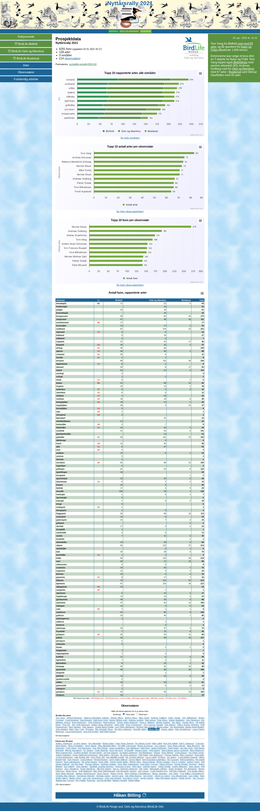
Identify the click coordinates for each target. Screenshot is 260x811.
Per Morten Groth (143, 743)
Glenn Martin (90, 746)
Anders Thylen (193, 762)
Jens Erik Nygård (90, 732)
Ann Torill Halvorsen (81, 725)
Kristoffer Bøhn (139, 729)
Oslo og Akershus (129, 31)
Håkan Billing (153, 729)
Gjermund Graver (123, 766)
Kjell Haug (136, 766)
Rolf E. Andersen (186, 743)
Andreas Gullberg (158, 718)
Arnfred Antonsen (74, 718)
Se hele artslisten (130, 137)
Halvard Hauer (141, 750)
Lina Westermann (179, 776)
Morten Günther (163, 722)
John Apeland (62, 729)
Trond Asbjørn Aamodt (187, 757)
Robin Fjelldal (134, 780)
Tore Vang (60, 718)
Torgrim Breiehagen (64, 757)
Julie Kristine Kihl (81, 757)
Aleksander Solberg (158, 769)
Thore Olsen (71, 748)
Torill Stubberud (85, 771)
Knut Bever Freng (130, 778)
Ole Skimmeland (177, 727)
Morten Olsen (131, 718)
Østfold (113, 31)
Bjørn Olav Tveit (76, 729)
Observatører (26, 72)
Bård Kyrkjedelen (75, 746)
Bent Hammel (74, 727)
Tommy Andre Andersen (127, 722)
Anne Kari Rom (116, 750)
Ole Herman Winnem (134, 757)
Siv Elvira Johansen (128, 755)
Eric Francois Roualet (153, 725)
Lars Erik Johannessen (93, 778)
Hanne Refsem (165, 764)
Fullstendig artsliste (26, 79)
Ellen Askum (150, 720)
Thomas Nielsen (92, 764)
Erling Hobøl (173, 748)
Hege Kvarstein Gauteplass (154, 759)
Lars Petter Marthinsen (125, 727)
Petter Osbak (174, 718)
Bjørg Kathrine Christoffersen (137, 773)
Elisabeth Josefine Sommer (101, 766)
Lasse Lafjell (150, 757)
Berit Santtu (104, 755)
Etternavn (143, 714)
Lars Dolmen (160, 746)
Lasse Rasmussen (73, 732)
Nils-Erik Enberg (104, 769)
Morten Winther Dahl (118, 720)
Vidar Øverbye (193, 746)
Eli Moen (161, 757)
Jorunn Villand (135, 759)
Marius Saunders (159, 773)
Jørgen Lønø (117, 776)
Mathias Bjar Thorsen (65, 780)
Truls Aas (199, 743)
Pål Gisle (115, 755)
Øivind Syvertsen (145, 746)
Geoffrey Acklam (81, 753)
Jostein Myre (188, 722)
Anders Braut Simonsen (101, 725)
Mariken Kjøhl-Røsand (85, 773)
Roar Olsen (162, 720)
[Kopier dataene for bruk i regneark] (202, 293)
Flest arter (130, 714)
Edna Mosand (86, 720)
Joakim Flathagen (63, 755)
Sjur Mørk (176, 722)
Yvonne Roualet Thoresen (185, 764)
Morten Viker (135, 762)
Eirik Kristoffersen (183, 729)
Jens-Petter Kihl (98, 757)
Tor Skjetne (88, 750)
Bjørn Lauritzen (186, 755)
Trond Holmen (86, 759)
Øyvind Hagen (95, 753)
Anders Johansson (64, 743)
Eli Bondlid (128, 750)
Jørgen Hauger (147, 778)
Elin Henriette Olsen (104, 729)
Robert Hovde (117, 773)
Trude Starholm (101, 750)
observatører (72, 58)
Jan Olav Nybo (186, 748)
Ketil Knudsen (109, 722)
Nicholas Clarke (103, 776)
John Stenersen (193, 720)
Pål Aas (157, 753)
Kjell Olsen (145, 748)
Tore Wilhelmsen (189, 718)
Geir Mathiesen (132, 748)
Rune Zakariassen (72, 762)
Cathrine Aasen (149, 766)
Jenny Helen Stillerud (118, 759)
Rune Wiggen (167, 753)
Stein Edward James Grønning (175, 750)
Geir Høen (173, 773)
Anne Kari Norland (113, 778)
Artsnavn (60, 300)
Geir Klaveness (84, 748)
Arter (26, 65)
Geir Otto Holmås (100, 748)
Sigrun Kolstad (148, 762)
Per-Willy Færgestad (127, 746)
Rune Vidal (103, 762)
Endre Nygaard (175, 769)
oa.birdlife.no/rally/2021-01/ (83, 64)
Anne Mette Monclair (65, 773)
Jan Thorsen (198, 778)
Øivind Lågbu (162, 727)
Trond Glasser (181, 753)
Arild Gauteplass (187, 759)
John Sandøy (82, 766)
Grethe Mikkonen (179, 766)
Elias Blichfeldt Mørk (107, 746)
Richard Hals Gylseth (145, 727)
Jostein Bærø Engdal (104, 727)
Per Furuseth (172, 759)
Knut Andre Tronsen (149, 764)
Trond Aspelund (72, 720)
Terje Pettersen (95, 722)
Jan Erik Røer (77, 764)
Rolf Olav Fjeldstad (177, 771)
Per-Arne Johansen (123, 729)
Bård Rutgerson (197, 750)
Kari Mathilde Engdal (115, 757)
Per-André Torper (196, 753)
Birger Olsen (71, 771)
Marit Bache (61, 746)
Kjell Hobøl (143, 755)
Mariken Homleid (119, 780)
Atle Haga (143, 769)
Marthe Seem (75, 778)
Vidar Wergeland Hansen (166, 778)
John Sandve (88, 727)
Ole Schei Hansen (89, 762)
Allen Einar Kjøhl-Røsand (104, 771)
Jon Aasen (171, 757)
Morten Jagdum (163, 762)
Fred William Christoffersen (192, 773)
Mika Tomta (144, 718)
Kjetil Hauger (154, 750)
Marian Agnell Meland (194, 727)
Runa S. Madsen (147, 722)
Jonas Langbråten (117, 748)
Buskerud (146, 31)
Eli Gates (89, 729)
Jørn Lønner (143, 771)
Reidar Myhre (185, 778)
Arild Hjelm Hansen (108, 732)
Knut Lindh (199, 755)
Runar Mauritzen (87, 769)
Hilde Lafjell (157, 743)
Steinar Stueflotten (176, 720)
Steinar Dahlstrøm (159, 748)
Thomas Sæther (171, 755)
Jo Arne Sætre (80, 743)
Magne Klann (108, 743)
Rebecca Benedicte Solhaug (96, 718)
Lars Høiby (193, 776)
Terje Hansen (73, 759)
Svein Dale (119, 725)
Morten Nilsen (117, 718)
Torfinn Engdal (164, 766)
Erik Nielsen (170, 725)
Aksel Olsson (103, 773)
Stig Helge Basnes (133, 776)
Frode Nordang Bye (158, 771)
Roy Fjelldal (80, 780)
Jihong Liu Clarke (162, 776)
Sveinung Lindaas (108, 764)
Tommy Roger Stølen (119, 762)
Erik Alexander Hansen (126, 771)
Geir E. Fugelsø (178, 762)
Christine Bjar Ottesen (65, 776)
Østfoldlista (240, 62)
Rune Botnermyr (79, 722)
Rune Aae (91, 780)
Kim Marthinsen (145, 753)
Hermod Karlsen (101, 759)
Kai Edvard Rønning (86, 776)
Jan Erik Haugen (110, 753)
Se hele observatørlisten (130, 211)
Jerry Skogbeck (71, 769)
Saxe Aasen (194, 766)
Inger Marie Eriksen (176, 746)
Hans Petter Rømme (124, 743)
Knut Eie (66, 725)
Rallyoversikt (26, 36)
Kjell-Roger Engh (100, 720)
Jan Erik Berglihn (104, 780)
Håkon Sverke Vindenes (188, 725)
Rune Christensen (134, 725)
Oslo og (27, 51)
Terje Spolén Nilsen (195, 771)
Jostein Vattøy (167, 729)
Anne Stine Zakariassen (128, 764)
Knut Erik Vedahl (170, 743)
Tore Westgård (94, 743)
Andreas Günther (136, 720)
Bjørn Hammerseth (64, 753)
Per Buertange (190, 769)
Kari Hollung (69, 766)
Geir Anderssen (156, 755)
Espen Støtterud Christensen (85, 755)
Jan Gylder (148, 776)
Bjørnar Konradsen (73, 750)
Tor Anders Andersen (128, 753)
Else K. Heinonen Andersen (125, 769)
